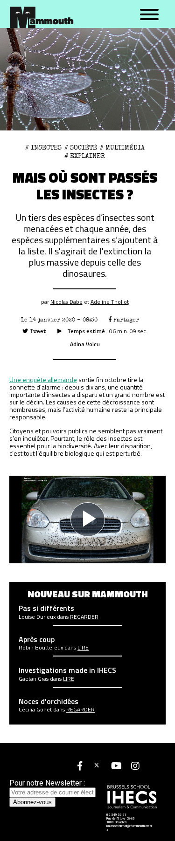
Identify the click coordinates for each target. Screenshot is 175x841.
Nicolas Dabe (66, 301)
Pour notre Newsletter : (47, 783)
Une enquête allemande (43, 379)
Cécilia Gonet (35, 709)
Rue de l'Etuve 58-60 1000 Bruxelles (120, 820)
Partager (125, 319)
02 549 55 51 (116, 815)
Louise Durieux (37, 617)
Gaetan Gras (34, 679)
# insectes (43, 148)
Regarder (84, 617)
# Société (80, 148)
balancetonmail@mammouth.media (129, 828)
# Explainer (84, 156)
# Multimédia (122, 148)
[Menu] (149, 15)
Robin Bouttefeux (41, 647)
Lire (83, 647)
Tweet (37, 331)
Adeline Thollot (110, 301)
